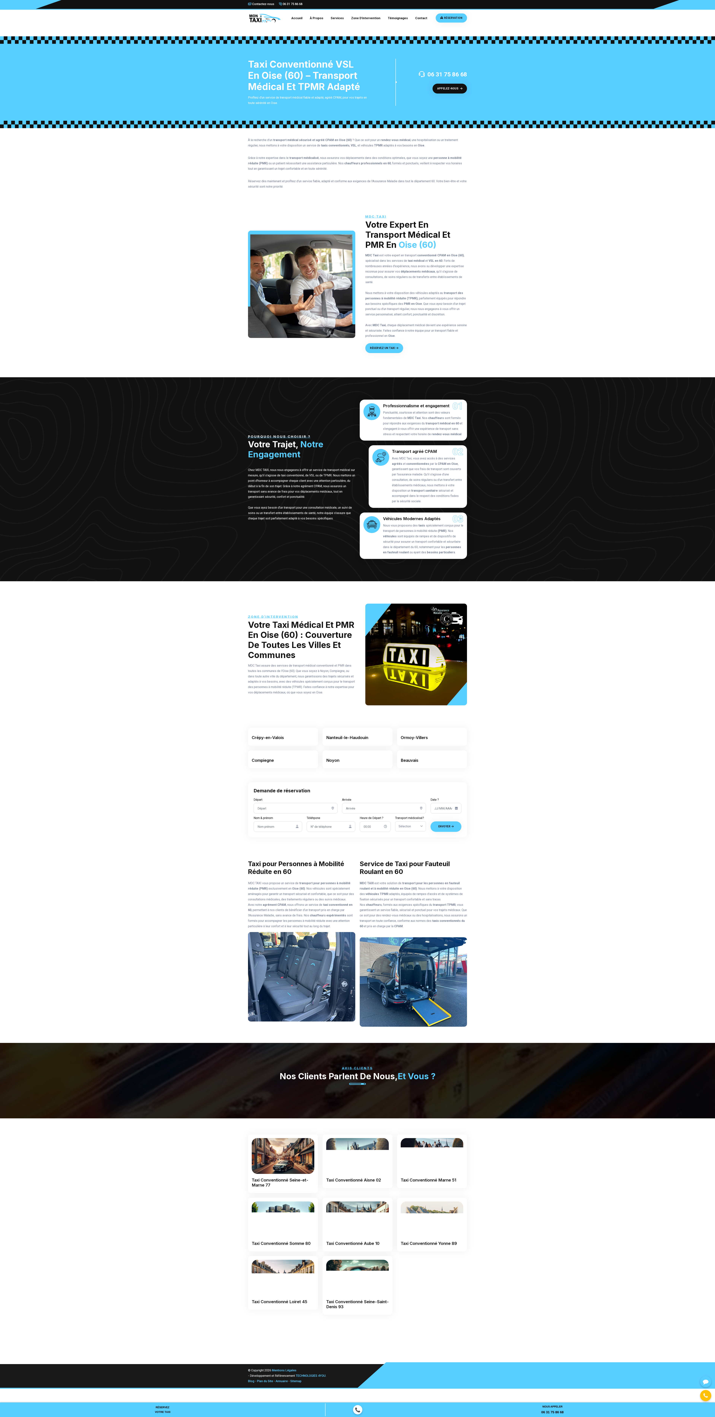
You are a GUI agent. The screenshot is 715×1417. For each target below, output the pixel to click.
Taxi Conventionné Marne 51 (428, 1180)
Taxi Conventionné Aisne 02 (353, 1180)
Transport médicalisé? (409, 818)
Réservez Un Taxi (382, 348)
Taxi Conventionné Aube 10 (352, 1243)
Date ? (434, 799)
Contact (421, 18)
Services (337, 18)
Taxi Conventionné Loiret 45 (279, 1301)
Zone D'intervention (365, 18)
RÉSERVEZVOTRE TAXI (162, 1409)
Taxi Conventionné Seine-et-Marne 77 (280, 1182)
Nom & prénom (263, 818)
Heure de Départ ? (371, 818)
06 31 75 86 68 (292, 4)
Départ (258, 799)
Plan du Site (265, 1376)
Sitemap (295, 1376)
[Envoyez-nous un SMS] (705, 1381)
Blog (251, 1376)
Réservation (453, 17)
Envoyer (444, 826)
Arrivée (346, 799)
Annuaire (282, 1376)
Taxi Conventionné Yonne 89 (429, 1243)
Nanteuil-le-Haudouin (347, 737)
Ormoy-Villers (414, 737)
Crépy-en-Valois (268, 737)
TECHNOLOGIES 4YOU (311, 1371)
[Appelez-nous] (705, 1395)
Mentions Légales (284, 1365)
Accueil (296, 18)
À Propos (316, 18)
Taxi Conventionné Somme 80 (281, 1243)
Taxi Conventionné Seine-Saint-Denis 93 (357, 1274)
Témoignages (398, 18)
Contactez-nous (262, 4)
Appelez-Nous (448, 88)
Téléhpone (313, 818)
